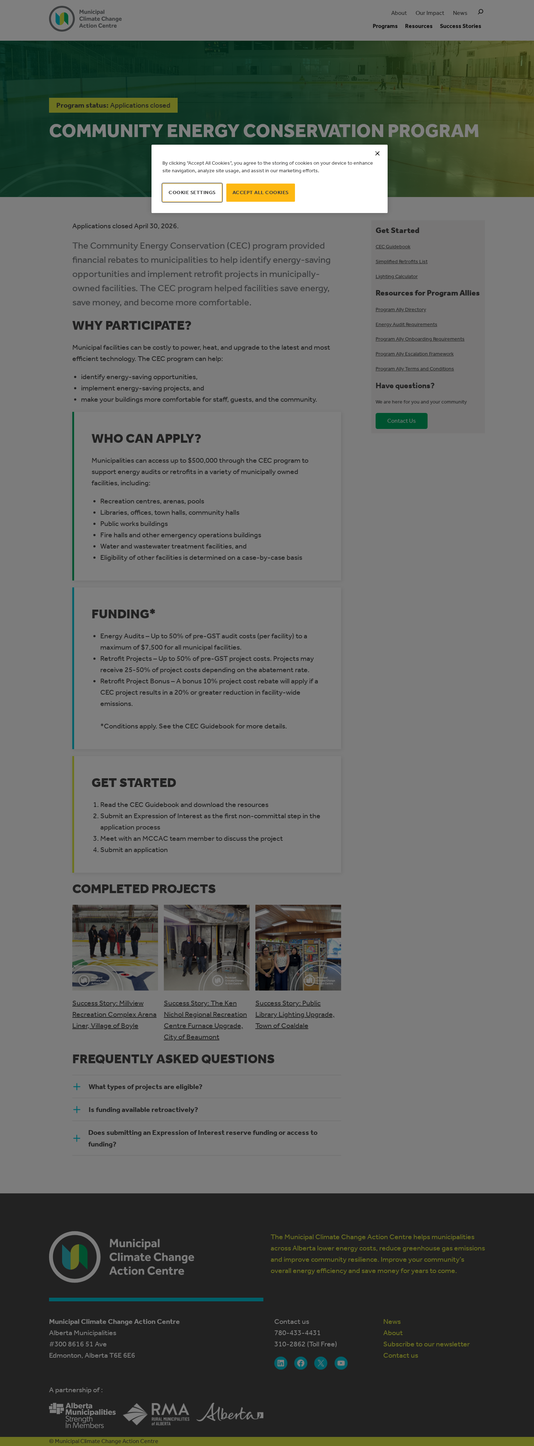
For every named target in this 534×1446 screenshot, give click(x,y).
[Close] (377, 153)
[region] (269, 179)
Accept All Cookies (260, 192)
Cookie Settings (192, 192)
